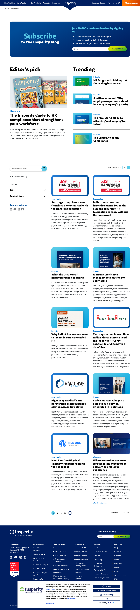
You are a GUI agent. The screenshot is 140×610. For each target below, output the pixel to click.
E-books (96, 77)
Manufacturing (60, 551)
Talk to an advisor (131, 3)
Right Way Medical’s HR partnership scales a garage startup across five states (68, 404)
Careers (97, 556)
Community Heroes (101, 578)
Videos (116, 559)
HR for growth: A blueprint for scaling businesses (110, 82)
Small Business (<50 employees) (61, 570)
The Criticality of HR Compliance (106, 139)
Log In (115, 3)
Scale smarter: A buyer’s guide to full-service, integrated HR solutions (108, 404)
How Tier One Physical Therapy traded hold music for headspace (68, 463)
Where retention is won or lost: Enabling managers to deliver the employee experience (110, 465)
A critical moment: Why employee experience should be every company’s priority (111, 101)
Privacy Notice (71, 599)
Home (7, 9)
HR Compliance (39, 569)
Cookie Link (50, 603)
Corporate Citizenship (98, 564)
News (116, 571)
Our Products (36, 3)
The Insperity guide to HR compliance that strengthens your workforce (36, 119)
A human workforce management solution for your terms (109, 278)
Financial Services (61, 566)
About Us (46, 3)
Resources (56, 3)
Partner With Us (100, 570)
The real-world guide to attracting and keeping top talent (109, 121)
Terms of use (14, 606)
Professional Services (60, 560)
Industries (57, 548)
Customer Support (99, 3)
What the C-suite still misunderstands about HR (67, 276)
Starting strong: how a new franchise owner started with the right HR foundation (69, 205)
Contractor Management (80, 564)
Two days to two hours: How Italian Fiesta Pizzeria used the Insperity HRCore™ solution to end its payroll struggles (111, 341)
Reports (96, 95)
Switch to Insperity (40, 554)
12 (65, 513)
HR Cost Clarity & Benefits (39, 573)
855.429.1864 (14, 552)
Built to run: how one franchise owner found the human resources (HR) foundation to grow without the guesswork (110, 209)
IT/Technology (60, 555)
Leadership (98, 559)
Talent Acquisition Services (82, 570)
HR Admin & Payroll (40, 565)
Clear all (13, 184)
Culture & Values (100, 552)
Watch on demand (100, 503)
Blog (116, 548)
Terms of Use (50, 589)
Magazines (15, 111)
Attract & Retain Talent (39, 559)
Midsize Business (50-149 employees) (61, 577)
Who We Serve (22, 3)
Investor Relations (101, 574)
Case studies (56, 199)
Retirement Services (79, 577)
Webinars (97, 457)
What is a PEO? (120, 575)
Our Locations (99, 548)
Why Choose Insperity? (38, 549)
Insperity (80, 548)
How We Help (9, 3)
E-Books (117, 552)
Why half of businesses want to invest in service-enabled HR (69, 337)
